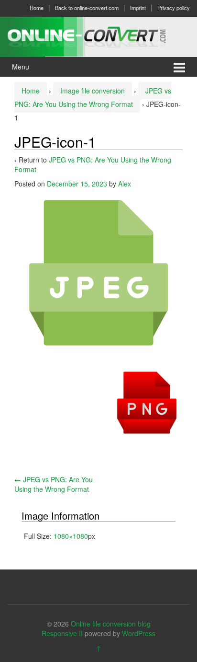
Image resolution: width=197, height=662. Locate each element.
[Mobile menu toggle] (179, 67)
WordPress (138, 633)
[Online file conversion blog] (98, 35)
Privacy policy (173, 8)
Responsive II (62, 633)
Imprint (138, 8)
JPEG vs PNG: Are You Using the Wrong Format (53, 484)
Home (37, 8)
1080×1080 (71, 536)
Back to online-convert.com (87, 8)
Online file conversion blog (111, 623)
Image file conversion (92, 90)
